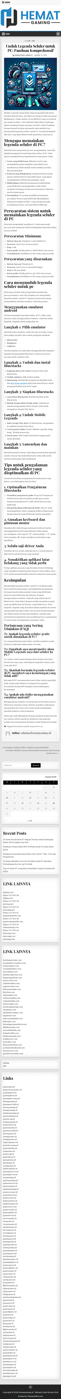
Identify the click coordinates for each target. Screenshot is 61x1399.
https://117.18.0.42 (11, 907)
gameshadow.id (10, 1148)
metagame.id (9, 1326)
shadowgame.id (10, 1169)
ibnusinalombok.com (12, 1045)
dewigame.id (9, 1163)
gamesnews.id (9, 1198)
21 (38, 803)
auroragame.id (9, 1218)
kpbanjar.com (9, 1021)
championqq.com (11, 927)
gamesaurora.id (10, 1183)
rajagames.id (9, 1151)
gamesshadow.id (10, 1116)
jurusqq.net (8, 904)
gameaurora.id (9, 1207)
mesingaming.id (10, 1370)
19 (22, 803)
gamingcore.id (9, 1361)
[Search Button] (30, 1387)
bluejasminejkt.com (12, 989)
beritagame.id (9, 1230)
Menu (7, 2)
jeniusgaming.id (10, 1107)
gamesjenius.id (10, 1128)
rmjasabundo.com (11, 1001)
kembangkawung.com (13, 1007)
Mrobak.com (9, 992)
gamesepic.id (9, 1274)
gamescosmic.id (10, 1192)
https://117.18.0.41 (10, 913)
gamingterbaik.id (11, 1104)
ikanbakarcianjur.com (13, 1013)
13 (30, 798)
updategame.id (10, 1227)
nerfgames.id (9, 1280)
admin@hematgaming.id (24, 55)
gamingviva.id (9, 1376)
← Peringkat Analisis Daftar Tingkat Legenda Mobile (25, 747)
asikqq (6, 1063)
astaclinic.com (9, 1042)
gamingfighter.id (10, 1262)
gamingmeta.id (9, 1253)
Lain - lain (31, 40)
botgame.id (8, 1324)
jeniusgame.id (9, 1236)
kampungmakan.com (12, 978)
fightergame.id (9, 1329)
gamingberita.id (10, 1174)
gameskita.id (9, 1087)
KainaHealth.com (11, 1033)
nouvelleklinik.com (11, 1030)
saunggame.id (9, 1166)
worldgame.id (9, 1233)
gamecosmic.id (10, 1210)
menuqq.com (9, 939)
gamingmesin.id (10, 1356)
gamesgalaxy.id (10, 1186)
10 (7, 798)
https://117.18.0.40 (11, 930)
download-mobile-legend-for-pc (28, 726)
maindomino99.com (12, 916)
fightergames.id (10, 1285)
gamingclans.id (10, 1245)
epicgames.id (9, 1291)
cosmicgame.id (10, 1224)
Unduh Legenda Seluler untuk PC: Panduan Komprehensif (30, 48)
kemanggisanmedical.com (15, 1024)
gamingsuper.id (10, 1373)
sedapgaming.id (10, 1122)
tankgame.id (8, 1344)
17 (7, 803)
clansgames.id (9, 1277)
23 (54, 803)
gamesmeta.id (9, 1265)
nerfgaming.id (9, 1256)
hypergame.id (9, 1338)
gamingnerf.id (9, 1239)
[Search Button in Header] (58, 34)
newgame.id (8, 1221)
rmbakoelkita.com (11, 983)
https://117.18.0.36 (11, 895)
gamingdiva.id (9, 1367)
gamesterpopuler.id (12, 1090)
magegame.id (9, 1335)
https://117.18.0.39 (11, 901)
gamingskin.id (9, 1242)
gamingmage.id (10, 1250)
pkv (5, 1066)
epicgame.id (8, 1332)
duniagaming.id (10, 1101)
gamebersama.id (10, 1145)
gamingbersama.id (11, 1098)
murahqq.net (9, 910)
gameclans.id (9, 1306)
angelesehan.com (11, 986)
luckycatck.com (10, 980)
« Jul (29, 821)
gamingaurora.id (10, 1172)
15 (46, 798)
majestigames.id (10, 1142)
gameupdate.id (10, 1212)
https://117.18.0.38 (11, 919)
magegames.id (9, 1288)
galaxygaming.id (10, 1180)
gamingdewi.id (9, 1093)
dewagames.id (9, 1134)
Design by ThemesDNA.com (30, 1396)
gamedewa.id (9, 1157)
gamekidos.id (9, 1353)
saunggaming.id (10, 1110)
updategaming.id (10, 1189)
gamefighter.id (9, 1312)
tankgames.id (9, 1294)
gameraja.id (8, 1154)
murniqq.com (9, 936)
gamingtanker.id (10, 1259)
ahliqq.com (8, 898)
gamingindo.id (9, 1364)
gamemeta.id (9, 1309)
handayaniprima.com (12, 975)
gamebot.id (8, 1315)
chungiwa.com (9, 1010)
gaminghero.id (9, 1359)
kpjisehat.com (9, 1016)
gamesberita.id (10, 1195)
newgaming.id (9, 1177)
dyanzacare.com (10, 1051)
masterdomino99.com (13, 922)
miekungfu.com (10, 995)
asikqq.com (8, 892)
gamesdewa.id (9, 1125)
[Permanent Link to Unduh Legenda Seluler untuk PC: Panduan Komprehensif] (30, 84)
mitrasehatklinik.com (12, 1018)
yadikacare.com (10, 1039)
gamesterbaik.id (10, 1131)
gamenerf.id (8, 1303)
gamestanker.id (10, 1350)
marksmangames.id (12, 1297)
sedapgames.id (10, 1139)
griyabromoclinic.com (13, 1053)
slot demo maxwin (19, 383)
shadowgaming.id (11, 1113)
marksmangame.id (11, 1341)
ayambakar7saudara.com (14, 963)
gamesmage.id (9, 1271)
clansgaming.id (10, 1248)
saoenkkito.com (10, 972)
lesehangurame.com (12, 960)
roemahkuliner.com (12, 969)
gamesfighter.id (10, 1268)
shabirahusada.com (12, 1036)
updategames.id (10, 1204)
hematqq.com (9, 933)
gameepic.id (8, 1321)
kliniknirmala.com (11, 1027)
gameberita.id (9, 1215)
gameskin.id (8, 1300)
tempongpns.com (11, 966)
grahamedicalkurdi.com (14, 1048)
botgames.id (8, 1283)
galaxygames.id (10, 1201)
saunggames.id (10, 1137)
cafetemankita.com (11, 998)
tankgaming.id (9, 1347)
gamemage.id (9, 1318)
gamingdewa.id (10, 1095)
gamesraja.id (9, 1119)
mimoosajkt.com (10, 1004)
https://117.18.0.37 (11, 924)
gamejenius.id (9, 1160)
